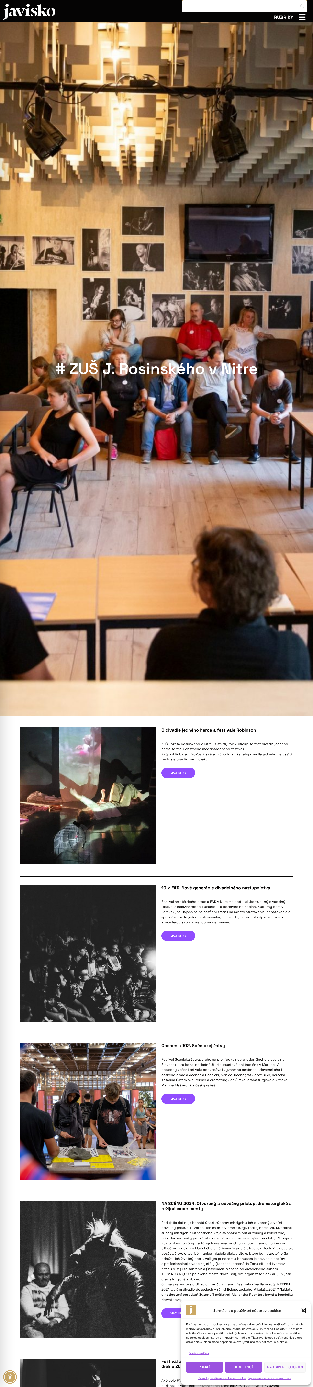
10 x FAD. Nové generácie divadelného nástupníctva (215, 888)
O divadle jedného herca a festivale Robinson (208, 730)
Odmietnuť (244, 1367)
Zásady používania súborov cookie (222, 1378)
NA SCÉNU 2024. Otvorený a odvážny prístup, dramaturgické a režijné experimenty (226, 1206)
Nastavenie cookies (285, 1367)
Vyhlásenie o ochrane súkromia (269, 1378)
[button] (303, 1310)
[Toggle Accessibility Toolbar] (10, 1377)
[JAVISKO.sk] (29, 12)
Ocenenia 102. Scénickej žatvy (193, 1045)
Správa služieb (199, 1353)
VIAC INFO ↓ (178, 773)
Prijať (204, 1367)
